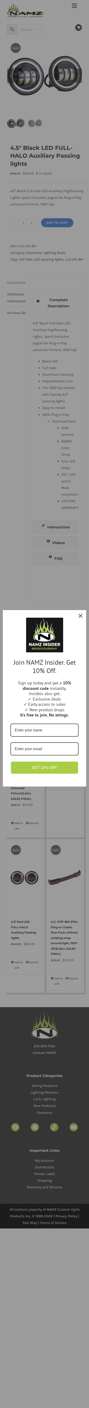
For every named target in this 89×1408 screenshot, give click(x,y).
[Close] (80, 615)
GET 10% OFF (44, 768)
